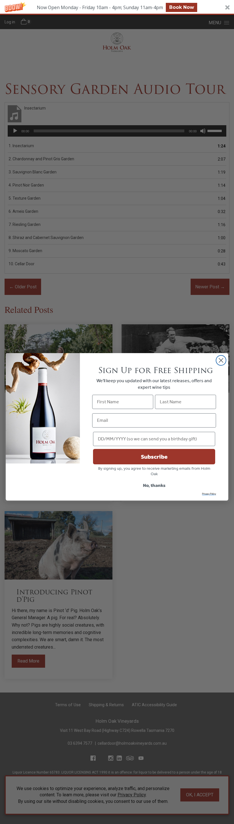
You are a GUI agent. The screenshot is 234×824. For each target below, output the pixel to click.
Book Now (181, 7)
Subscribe (154, 456)
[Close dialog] (221, 360)
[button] (117, 7)
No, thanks (154, 485)
